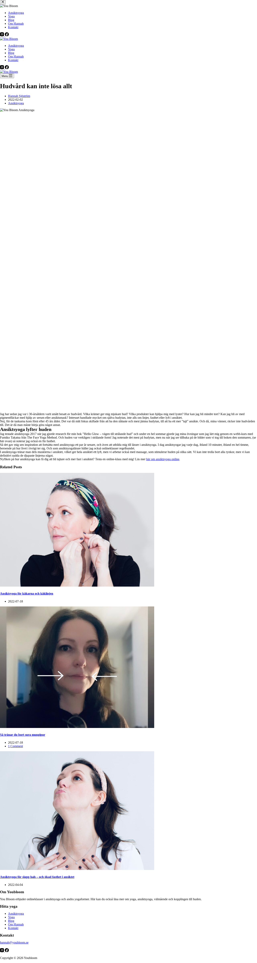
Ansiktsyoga (16, 45)
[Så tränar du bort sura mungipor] (77, 727)
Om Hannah (16, 56)
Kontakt (13, 60)
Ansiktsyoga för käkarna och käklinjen (26, 593)
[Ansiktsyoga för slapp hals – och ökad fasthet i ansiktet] (77, 869)
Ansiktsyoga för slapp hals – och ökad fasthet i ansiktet (37, 877)
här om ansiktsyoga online (162, 459)
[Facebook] (7, 68)
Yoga (11, 49)
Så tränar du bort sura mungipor (22, 734)
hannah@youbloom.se (14, 942)
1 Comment (15, 746)
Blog (11, 53)
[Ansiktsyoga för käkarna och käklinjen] (77, 585)
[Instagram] (2, 68)
